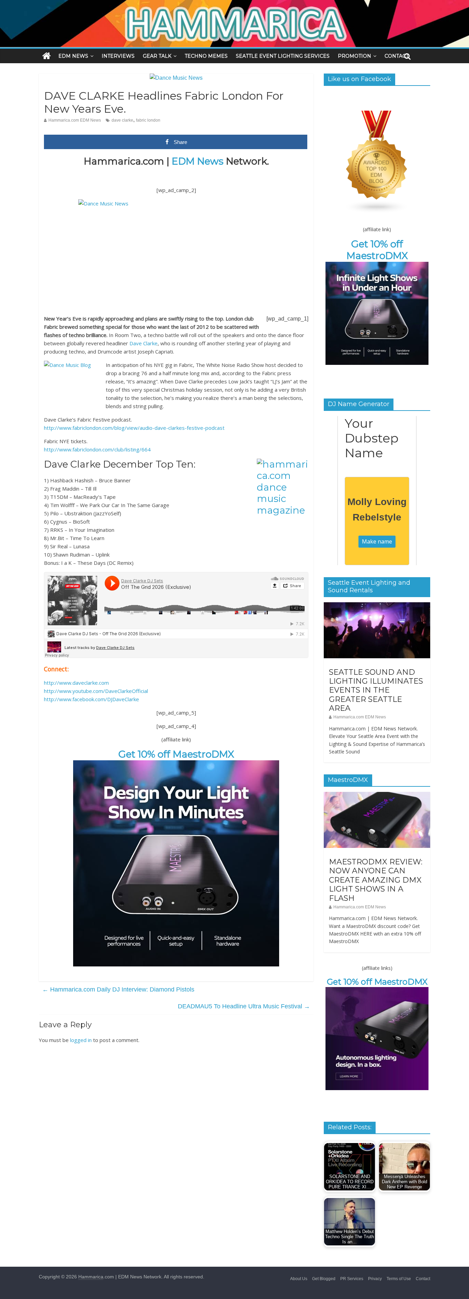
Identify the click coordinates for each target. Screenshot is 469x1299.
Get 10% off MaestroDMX (176, 754)
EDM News (198, 161)
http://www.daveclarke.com (76, 682)
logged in (81, 1040)
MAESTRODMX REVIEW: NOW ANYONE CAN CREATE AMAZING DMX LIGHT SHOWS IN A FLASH (375, 880)
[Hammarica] (234, 4)
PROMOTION (354, 56)
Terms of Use (399, 1278)
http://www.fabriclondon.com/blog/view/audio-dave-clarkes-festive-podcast (134, 427)
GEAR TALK (157, 56)
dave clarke (122, 120)
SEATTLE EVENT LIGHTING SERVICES (283, 56)
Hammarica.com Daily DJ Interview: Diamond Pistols (118, 989)
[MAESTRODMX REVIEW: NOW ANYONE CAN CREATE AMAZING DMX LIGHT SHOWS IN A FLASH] (377, 795)
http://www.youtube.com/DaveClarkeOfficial (96, 690)
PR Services (351, 1278)
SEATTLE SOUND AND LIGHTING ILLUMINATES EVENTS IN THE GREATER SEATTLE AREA (376, 690)
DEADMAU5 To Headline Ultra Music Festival (244, 1006)
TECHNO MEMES (206, 56)
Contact (423, 1278)
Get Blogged (323, 1278)
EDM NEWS (73, 56)
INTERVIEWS (118, 56)
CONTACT (397, 56)
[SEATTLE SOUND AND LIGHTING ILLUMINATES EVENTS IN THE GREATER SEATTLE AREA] (377, 606)
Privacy (375, 1278)
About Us (298, 1278)
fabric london (148, 120)
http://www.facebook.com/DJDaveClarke (91, 699)
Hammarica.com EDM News (74, 120)
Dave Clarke (143, 343)
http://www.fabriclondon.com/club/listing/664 (97, 449)
